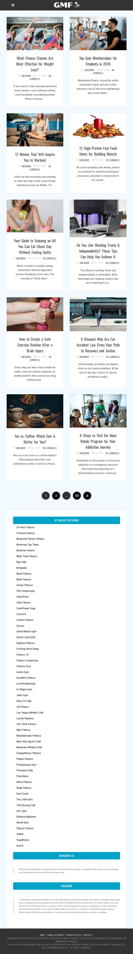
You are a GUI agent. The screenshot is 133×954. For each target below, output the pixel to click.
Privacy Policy (73, 935)
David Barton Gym (26, 631)
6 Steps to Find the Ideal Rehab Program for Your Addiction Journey (98, 441)
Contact (87, 935)
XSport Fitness (24, 828)
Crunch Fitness (24, 620)
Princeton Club (24, 770)
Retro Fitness (24, 782)
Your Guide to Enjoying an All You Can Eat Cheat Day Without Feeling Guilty (35, 246)
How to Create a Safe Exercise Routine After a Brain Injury (35, 344)
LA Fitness (22, 706)
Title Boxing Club (26, 805)
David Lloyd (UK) (25, 637)
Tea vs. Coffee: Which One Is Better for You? (34, 439)
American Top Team (27, 544)
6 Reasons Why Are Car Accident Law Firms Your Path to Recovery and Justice (98, 344)
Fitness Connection (27, 660)
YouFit (19, 845)
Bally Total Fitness (26, 556)
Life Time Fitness (26, 724)
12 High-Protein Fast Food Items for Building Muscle (98, 151)
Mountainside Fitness (28, 735)
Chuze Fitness (24, 585)
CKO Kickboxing (25, 590)
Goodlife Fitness (25, 677)
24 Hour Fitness (25, 527)
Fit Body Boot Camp (27, 648)
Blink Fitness (23, 579)
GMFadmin (26, 75)
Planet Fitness (24, 758)
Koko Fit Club (23, 701)
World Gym (22, 822)
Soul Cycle (22, 793)
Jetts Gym (22, 695)
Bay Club (21, 562)
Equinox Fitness (25, 643)
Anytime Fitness (25, 550)
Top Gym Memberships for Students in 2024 (98, 61)
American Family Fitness (30, 538)
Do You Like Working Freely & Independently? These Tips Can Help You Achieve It (98, 251)
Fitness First (23, 666)
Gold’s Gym (22, 672)
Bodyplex (21, 567)
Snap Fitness (23, 787)
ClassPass (22, 596)
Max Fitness (23, 729)
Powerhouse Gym (26, 764)
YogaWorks (22, 840)
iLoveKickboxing (25, 683)
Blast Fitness (23, 573)
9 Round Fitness (25, 533)
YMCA (19, 834)
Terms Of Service (55, 935)
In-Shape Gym (24, 689)
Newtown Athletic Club (29, 747)
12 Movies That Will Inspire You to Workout (35, 157)
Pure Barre (22, 776)
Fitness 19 (22, 654)
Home (42, 935)
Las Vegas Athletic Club (29, 712)
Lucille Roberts (25, 718)
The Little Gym (24, 799)
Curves (20, 625)
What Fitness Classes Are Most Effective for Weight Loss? (35, 63)
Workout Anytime (26, 816)
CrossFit (21, 614)
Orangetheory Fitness (28, 753)
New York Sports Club (28, 741)
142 (77, 496)
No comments (113, 159)
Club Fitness (23, 602)
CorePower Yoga (25, 608)
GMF (66, 5)
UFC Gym (21, 811)
